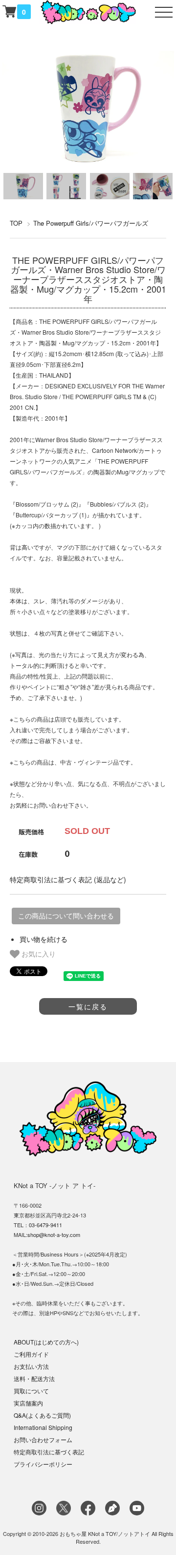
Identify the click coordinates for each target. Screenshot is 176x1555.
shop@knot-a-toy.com (53, 1234)
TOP (16, 223)
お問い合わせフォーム (43, 1439)
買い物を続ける (43, 939)
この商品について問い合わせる (66, 916)
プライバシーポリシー (43, 1464)
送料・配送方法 (34, 1378)
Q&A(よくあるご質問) (42, 1415)
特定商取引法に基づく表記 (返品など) (68, 879)
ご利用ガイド (31, 1354)
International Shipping (43, 1427)
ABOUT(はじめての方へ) (46, 1342)
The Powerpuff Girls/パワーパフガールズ (90, 223)
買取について (31, 1390)
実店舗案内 (28, 1403)
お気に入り (38, 954)
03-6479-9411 (45, 1225)
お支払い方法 (31, 1366)
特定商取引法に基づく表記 (49, 1452)
